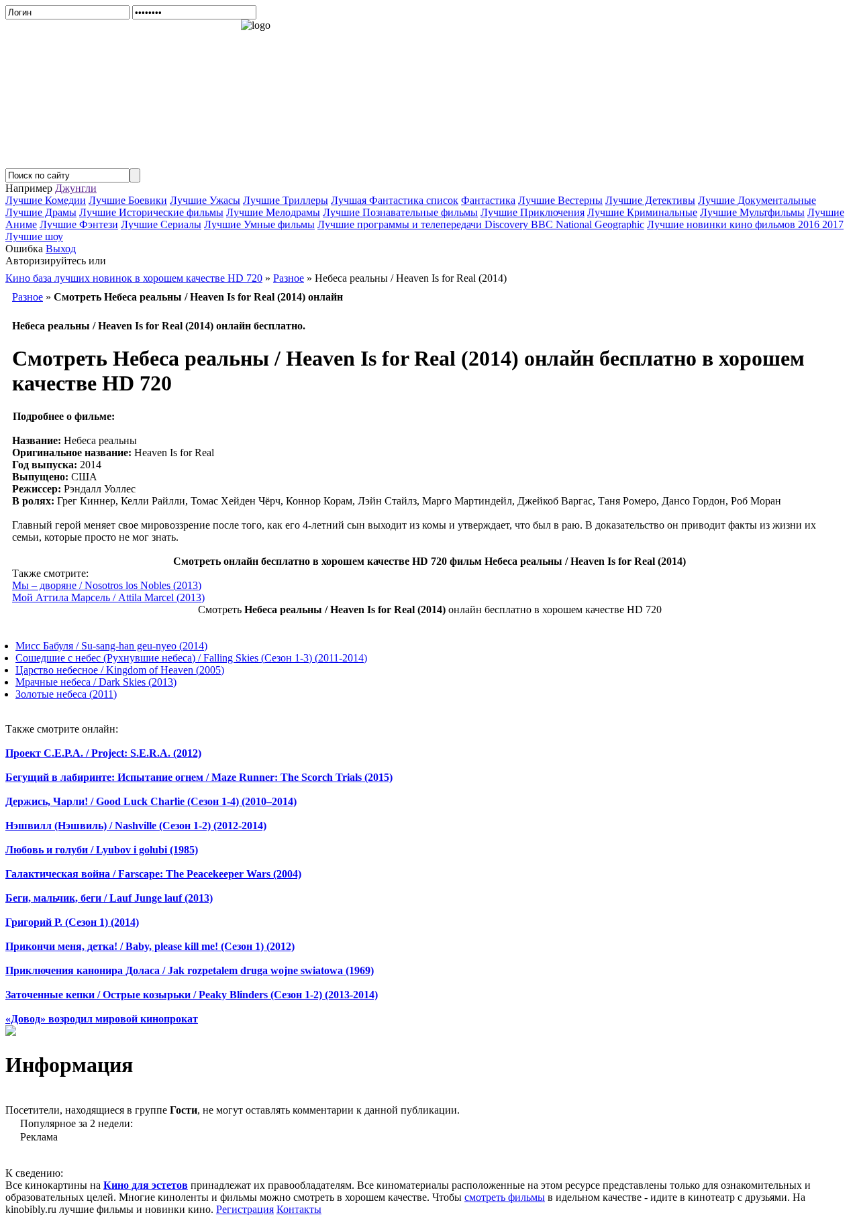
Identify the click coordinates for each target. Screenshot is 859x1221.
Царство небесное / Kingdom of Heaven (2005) (119, 670)
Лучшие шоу (34, 236)
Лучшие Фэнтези (79, 224)
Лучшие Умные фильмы (259, 224)
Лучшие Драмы (41, 212)
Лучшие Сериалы (161, 224)
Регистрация (245, 1209)
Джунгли (76, 188)
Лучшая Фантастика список (394, 200)
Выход (61, 248)
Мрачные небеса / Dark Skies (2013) (95, 682)
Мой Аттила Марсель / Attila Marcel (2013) (108, 597)
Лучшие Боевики (128, 200)
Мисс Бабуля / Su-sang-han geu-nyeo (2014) (111, 645)
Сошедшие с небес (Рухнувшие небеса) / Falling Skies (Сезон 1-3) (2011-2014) (191, 657)
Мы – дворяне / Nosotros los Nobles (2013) (106, 585)
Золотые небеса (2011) (66, 694)
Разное (27, 297)
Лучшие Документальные (757, 200)
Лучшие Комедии (45, 200)
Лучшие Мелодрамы (273, 212)
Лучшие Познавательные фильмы (400, 212)
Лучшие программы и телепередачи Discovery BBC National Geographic (480, 224)
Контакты (298, 1209)
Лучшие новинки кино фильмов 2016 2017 (745, 224)
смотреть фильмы (504, 1197)
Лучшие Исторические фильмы (151, 212)
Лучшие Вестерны (560, 200)
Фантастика (488, 200)
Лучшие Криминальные (642, 212)
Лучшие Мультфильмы (752, 212)
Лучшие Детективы (650, 200)
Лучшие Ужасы (205, 200)
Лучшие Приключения (533, 212)
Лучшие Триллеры (285, 200)
